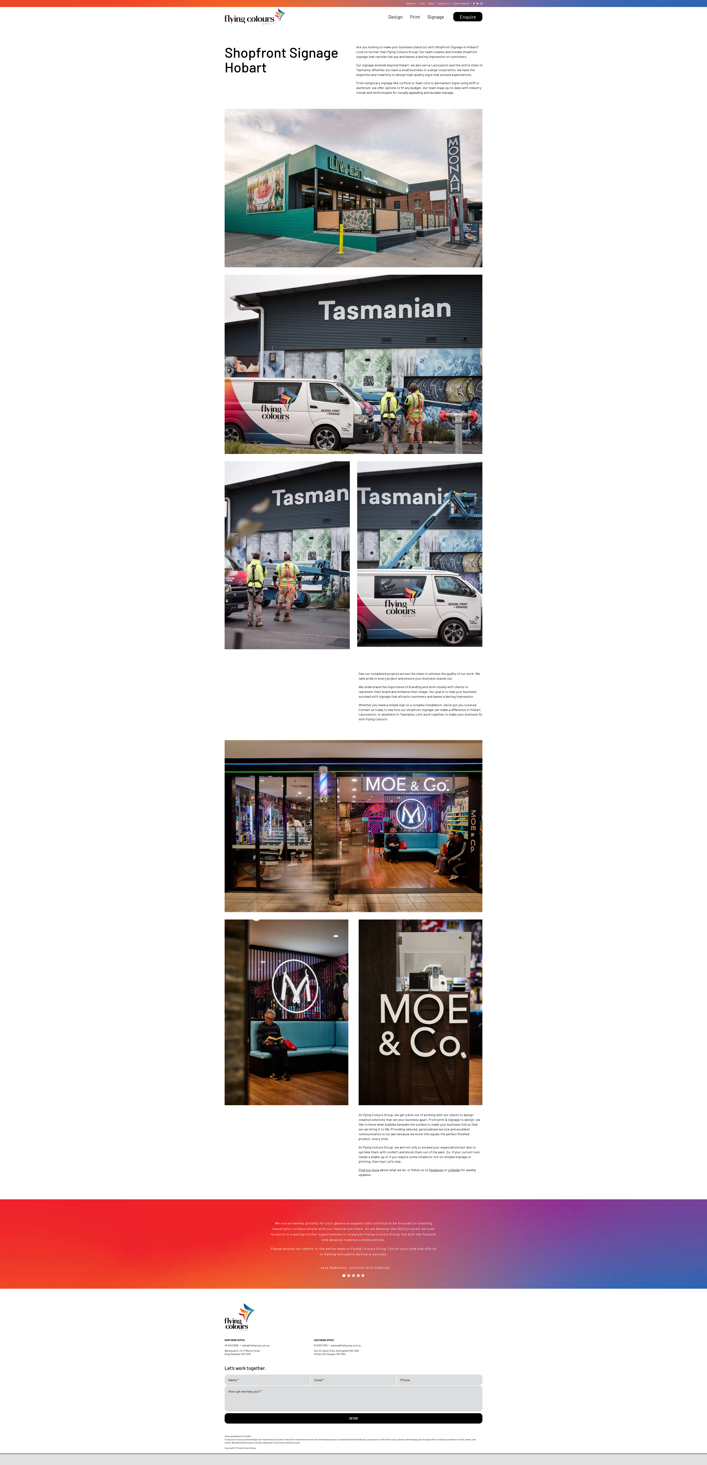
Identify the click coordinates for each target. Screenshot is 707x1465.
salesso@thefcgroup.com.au (346, 1345)
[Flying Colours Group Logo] (255, 10)
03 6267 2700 (321, 1345)
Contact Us (443, 3)
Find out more (369, 1170)
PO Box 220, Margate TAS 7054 (330, 1354)
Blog (431, 3)
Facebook (436, 1170)
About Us (411, 3)
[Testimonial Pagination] (343, 1268)
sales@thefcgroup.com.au (256, 1345)
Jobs (422, 3)
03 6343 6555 (232, 1345)
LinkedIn (454, 1170)
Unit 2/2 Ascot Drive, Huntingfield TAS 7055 (336, 1350)
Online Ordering (461, 3)
